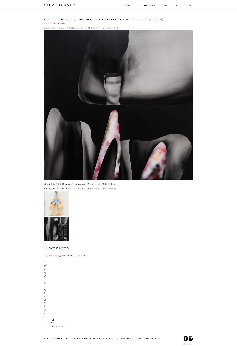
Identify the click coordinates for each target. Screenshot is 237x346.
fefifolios (187, 344)
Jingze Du (60, 23)
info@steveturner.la (148, 338)
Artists (129, 5)
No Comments (112, 28)
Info (189, 5)
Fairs (165, 5)
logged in (61, 255)
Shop (177, 5)
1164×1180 (56, 327)
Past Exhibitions (147, 5)
